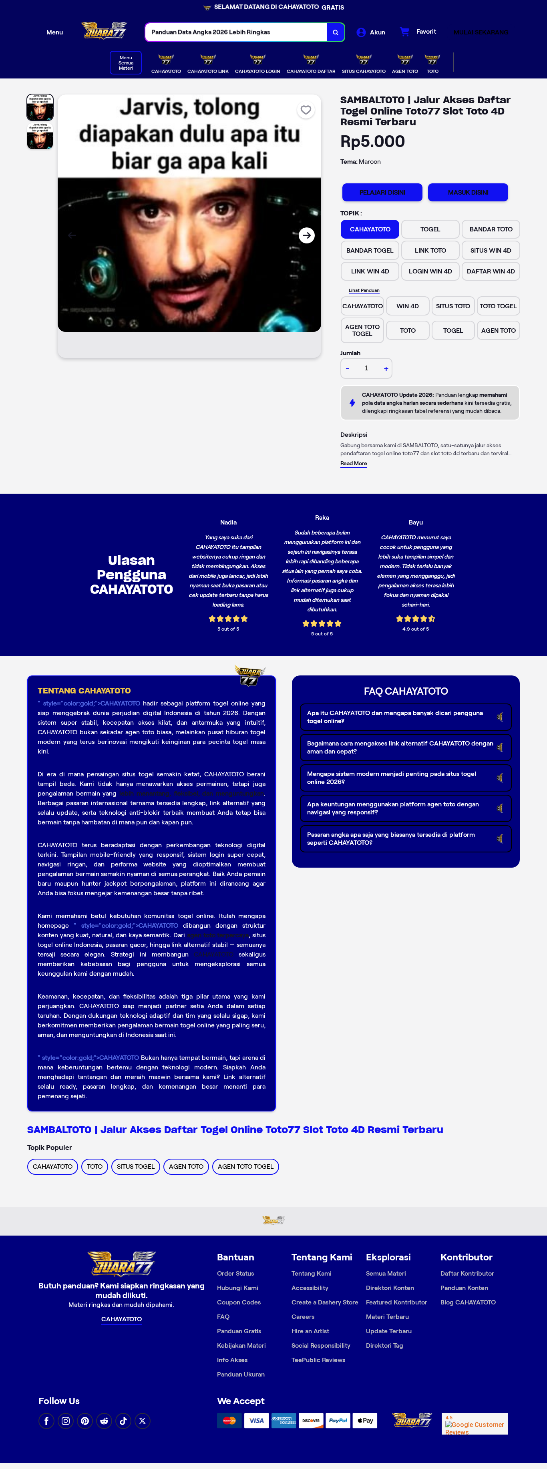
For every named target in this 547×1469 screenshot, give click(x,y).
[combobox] (236, 32)
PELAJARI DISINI (382, 192)
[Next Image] (306, 235)
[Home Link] (104, 32)
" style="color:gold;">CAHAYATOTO (89, 703)
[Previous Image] (72, 235)
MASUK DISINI (468, 192)
